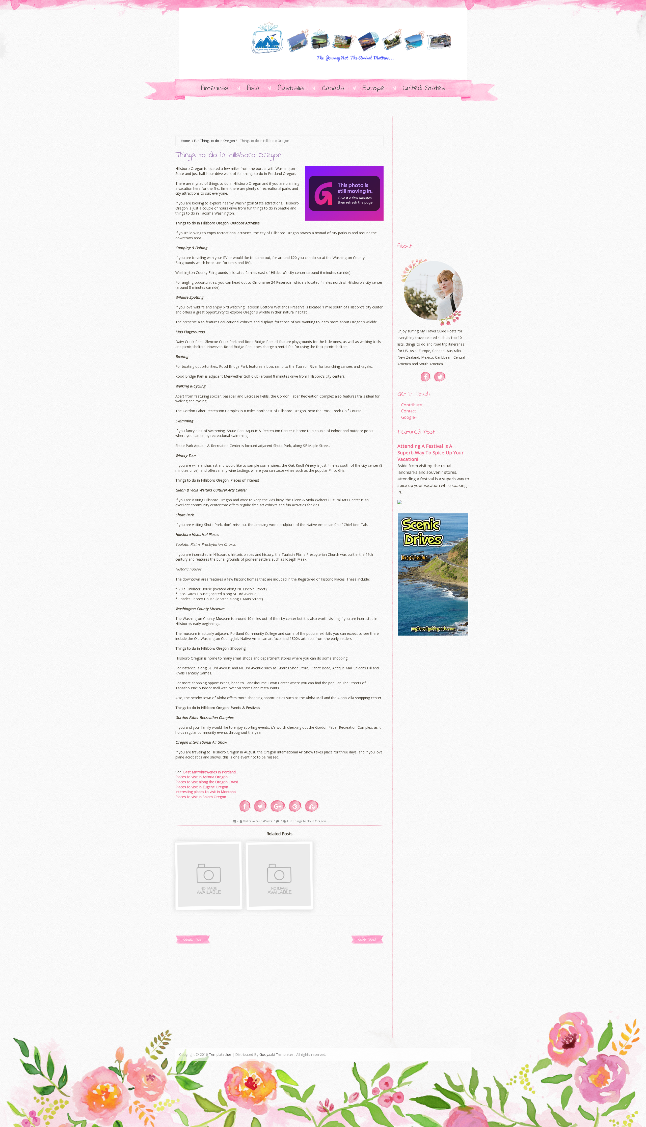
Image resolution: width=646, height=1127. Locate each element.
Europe (373, 88)
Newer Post (193, 939)
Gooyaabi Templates (276, 1054)
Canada (333, 88)
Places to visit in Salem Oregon (200, 796)
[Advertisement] (267, 122)
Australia (291, 88)
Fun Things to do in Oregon (214, 141)
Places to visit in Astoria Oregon (201, 776)
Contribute (411, 405)
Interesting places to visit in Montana (205, 791)
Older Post (367, 939)
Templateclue (220, 1054)
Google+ (409, 417)
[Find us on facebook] (426, 377)
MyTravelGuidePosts (258, 821)
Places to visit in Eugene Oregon (201, 786)
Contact (408, 411)
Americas (215, 88)
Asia (253, 88)
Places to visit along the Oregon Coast (206, 781)
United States (424, 88)
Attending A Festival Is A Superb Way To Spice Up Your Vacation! (430, 452)
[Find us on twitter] (440, 377)
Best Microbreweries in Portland (209, 772)
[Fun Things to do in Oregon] (280, 905)
